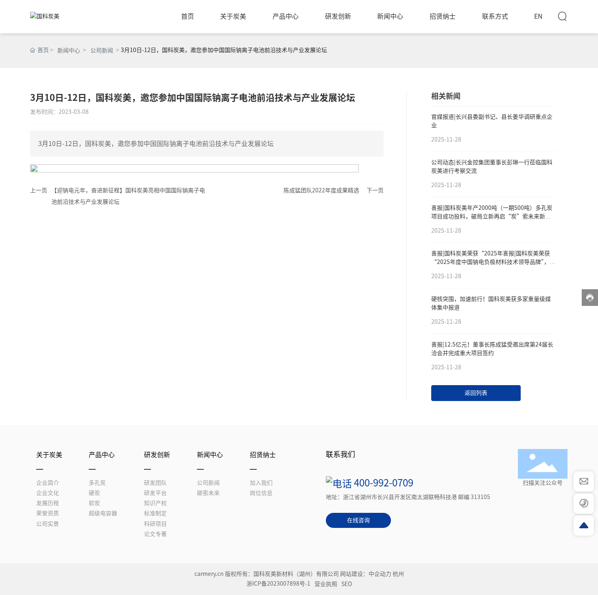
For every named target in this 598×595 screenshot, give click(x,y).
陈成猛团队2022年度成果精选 (321, 190)
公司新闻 (101, 50)
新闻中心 (68, 50)
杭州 (398, 574)
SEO (346, 584)
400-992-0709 (382, 483)
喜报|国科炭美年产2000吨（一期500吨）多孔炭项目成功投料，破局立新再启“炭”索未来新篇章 (491, 216)
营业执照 (325, 584)
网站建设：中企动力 (365, 574)
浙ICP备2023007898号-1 (278, 583)
